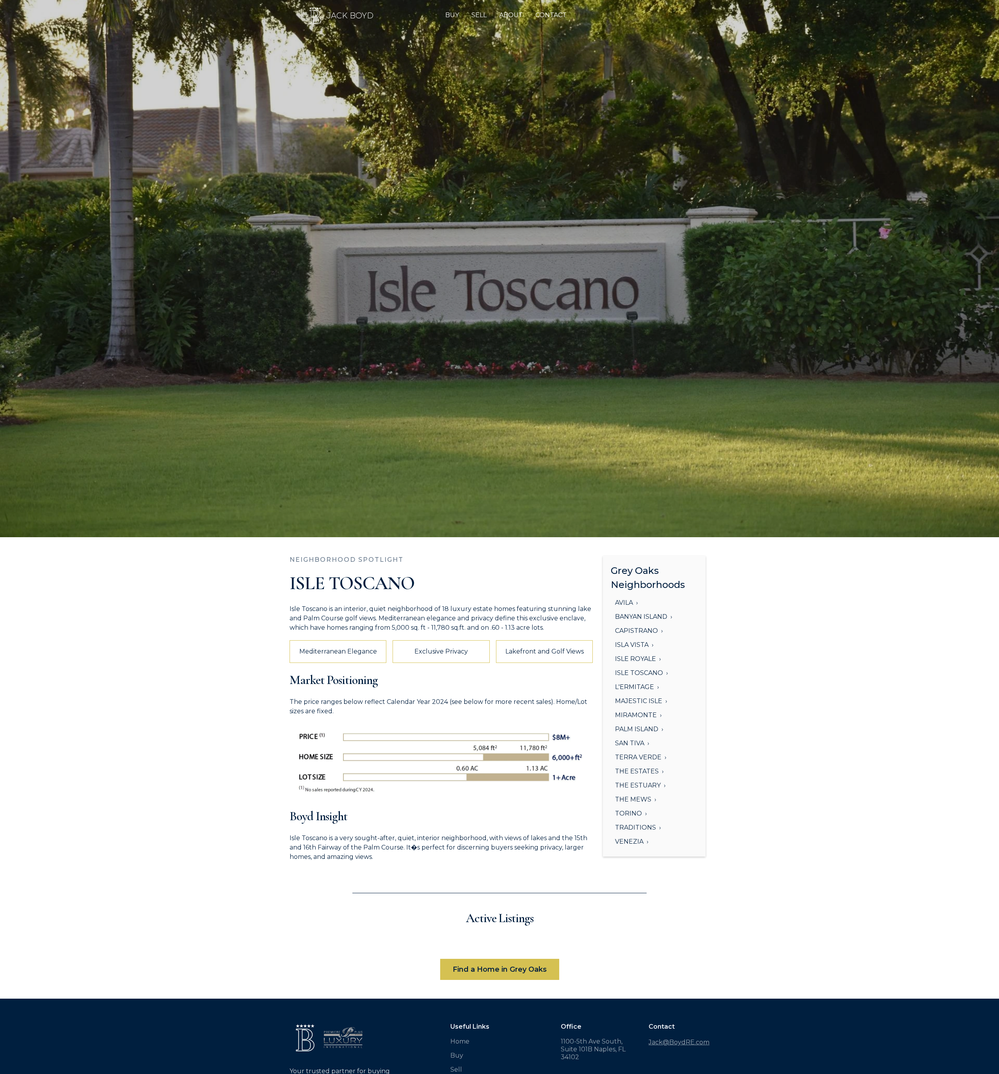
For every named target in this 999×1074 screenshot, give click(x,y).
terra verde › (641, 757)
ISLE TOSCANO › (641, 673)
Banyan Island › (643, 616)
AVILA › (626, 602)
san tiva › (632, 743)
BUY (452, 15)
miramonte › (638, 715)
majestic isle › (641, 701)
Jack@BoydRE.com (679, 1042)
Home (459, 1041)
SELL (479, 15)
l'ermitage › (637, 687)
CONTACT (551, 15)
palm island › (639, 729)
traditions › (638, 827)
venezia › (632, 841)
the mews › (635, 799)
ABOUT (511, 15)
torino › (631, 813)
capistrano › (639, 630)
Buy (456, 1055)
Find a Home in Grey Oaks (500, 969)
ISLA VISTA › (634, 644)
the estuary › (640, 785)
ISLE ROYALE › (638, 659)
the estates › (639, 771)
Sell (456, 1069)
